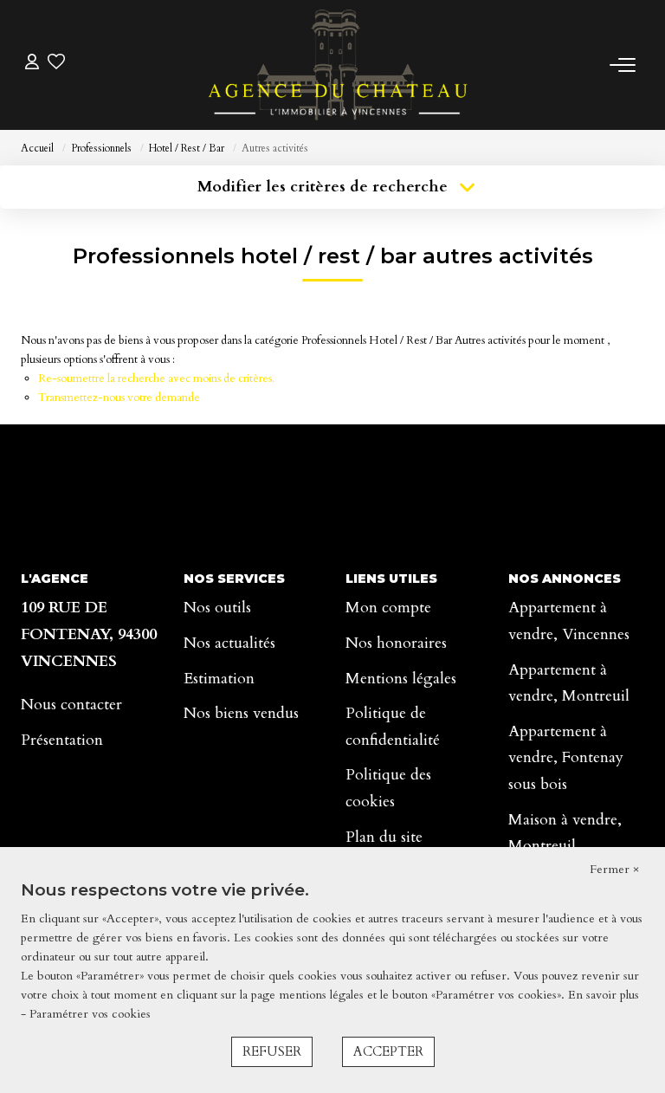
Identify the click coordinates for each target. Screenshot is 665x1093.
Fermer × (614, 869)
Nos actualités (229, 643)
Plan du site (384, 837)
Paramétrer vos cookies (90, 1014)
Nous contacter (71, 704)
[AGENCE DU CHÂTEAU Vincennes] (338, 65)
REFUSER (271, 1051)
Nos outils (217, 607)
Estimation (219, 678)
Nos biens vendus (241, 713)
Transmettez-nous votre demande (119, 397)
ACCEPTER (388, 1051)
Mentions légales (400, 678)
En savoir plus (603, 994)
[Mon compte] (32, 64)
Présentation (62, 740)
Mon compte (388, 607)
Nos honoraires (396, 643)
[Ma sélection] (56, 64)
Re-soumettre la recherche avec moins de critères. (156, 378)
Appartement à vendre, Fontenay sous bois (565, 758)
